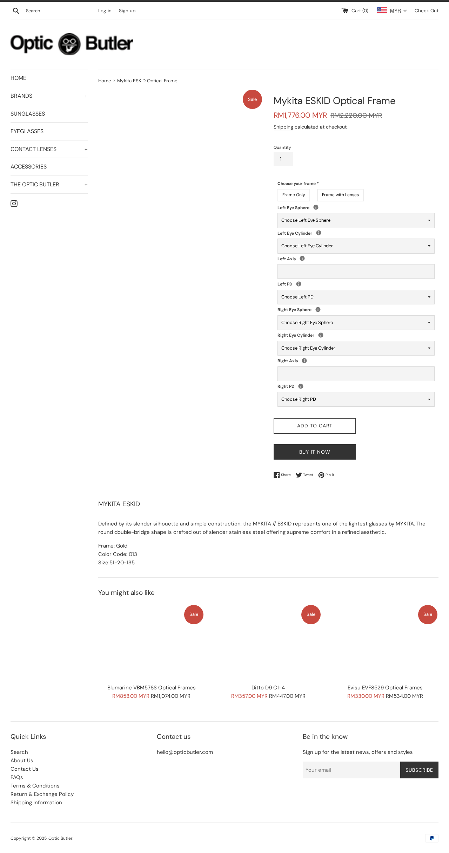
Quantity (282, 147)
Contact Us (25, 768)
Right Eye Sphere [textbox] (325, 309)
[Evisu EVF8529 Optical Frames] (385, 642)
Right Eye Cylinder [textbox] (316, 335)
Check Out (426, 11)
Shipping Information (36, 802)
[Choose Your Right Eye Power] (318, 309)
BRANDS (49, 95)
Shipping (283, 127)
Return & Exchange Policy (42, 794)
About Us (22, 760)
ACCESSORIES (29, 166)
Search (19, 752)
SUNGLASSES (28, 113)
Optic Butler (60, 838)
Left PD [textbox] (293, 284)
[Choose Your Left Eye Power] (316, 207)
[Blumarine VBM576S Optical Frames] (151, 642)
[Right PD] (300, 386)
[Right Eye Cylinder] (320, 335)
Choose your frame (298, 183)
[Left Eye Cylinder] (318, 232)
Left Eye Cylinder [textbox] (313, 233)
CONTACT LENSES (49, 149)
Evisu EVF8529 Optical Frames (385, 687)
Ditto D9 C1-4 (268, 687)
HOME (18, 78)
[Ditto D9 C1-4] (268, 642)
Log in (105, 11)
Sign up (127, 11)
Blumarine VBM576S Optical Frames (151, 687)
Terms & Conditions (35, 785)
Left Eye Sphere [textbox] (323, 208)
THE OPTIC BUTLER (49, 184)
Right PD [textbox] (296, 386)
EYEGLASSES (27, 131)
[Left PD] (298, 284)
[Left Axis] (302, 258)
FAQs (17, 777)
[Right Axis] (304, 360)
